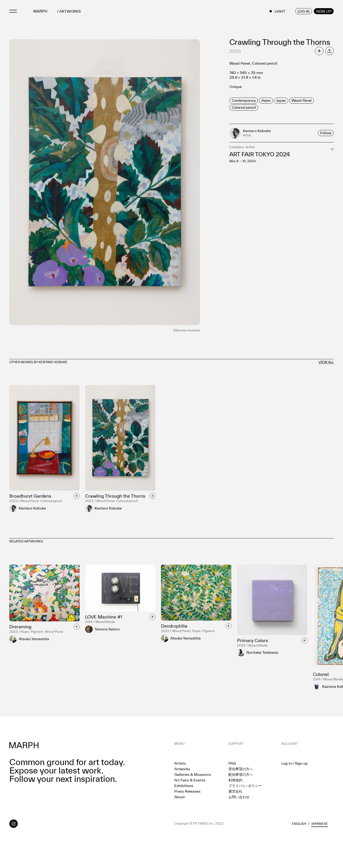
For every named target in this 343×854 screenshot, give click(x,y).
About (179, 797)
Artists (180, 763)
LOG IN (304, 11)
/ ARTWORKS (69, 11)
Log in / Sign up (294, 763)
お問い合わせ (238, 797)
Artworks (182, 769)
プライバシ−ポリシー (245, 786)
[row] (243, 101)
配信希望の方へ (240, 774)
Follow (325, 133)
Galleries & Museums (192, 774)
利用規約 (235, 780)
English (299, 824)
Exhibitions (183, 786)
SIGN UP (323, 11)
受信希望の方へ (240, 769)
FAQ (232, 763)
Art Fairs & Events (189, 780)
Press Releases (187, 791)
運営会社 (235, 791)
